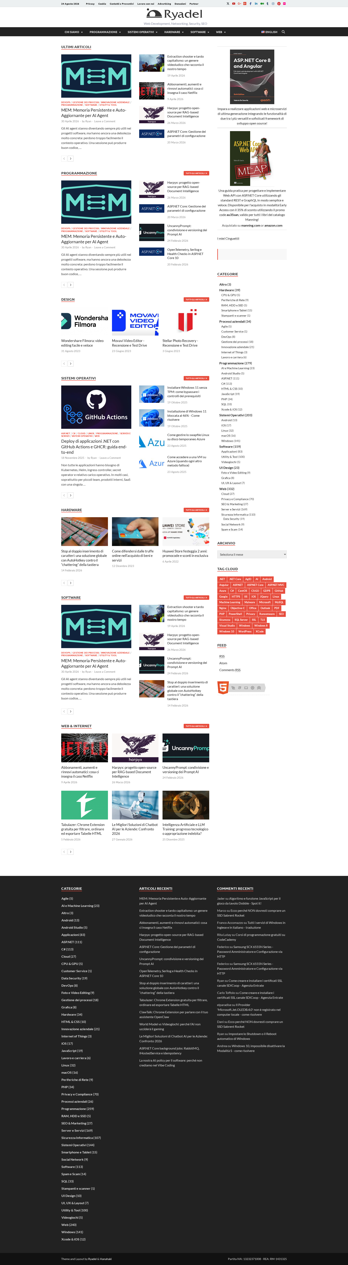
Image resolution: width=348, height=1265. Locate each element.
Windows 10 (226, 631)
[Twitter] (228, 3)
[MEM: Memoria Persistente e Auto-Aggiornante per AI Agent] (96, 76)
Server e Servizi (230, 509)
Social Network (230, 524)
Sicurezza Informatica (234, 514)
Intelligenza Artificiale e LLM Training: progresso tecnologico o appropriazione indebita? (185, 829)
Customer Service (232, 331)
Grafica (225, 478)
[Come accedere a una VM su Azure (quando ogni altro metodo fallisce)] (151, 457)
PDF (276, 608)
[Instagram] (273, 3)
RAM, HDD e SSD (232, 305)
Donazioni (180, 3)
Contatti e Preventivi (122, 3)
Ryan (88, 121)
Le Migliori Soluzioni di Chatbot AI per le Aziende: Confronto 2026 (135, 829)
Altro (223, 284)
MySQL (279, 602)
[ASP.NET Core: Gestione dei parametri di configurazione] (151, 132)
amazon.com (273, 225)
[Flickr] (284, 3)
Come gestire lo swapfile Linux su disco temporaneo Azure (188, 437)
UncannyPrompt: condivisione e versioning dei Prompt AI (187, 230)
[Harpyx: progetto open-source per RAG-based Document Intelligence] (151, 108)
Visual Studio (227, 625)
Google (223, 596)
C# (74, 433)
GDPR (266, 590)
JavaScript (227, 394)
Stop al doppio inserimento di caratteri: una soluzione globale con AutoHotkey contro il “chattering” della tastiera (84, 558)
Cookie (102, 3)
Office (252, 608)
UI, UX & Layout (231, 483)
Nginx (222, 608)
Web (219, 32)
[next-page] (71, 159)
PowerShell (235, 613)
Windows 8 (261, 625)
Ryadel (92, 1259)
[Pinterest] (278, 3)
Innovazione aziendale (115, 102)
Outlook (265, 608)
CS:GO (255, 590)
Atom (223, 663)
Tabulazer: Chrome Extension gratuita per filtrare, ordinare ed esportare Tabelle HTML (83, 829)
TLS (262, 619)
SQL (223, 404)
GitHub (279, 590)
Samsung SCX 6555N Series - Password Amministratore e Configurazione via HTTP (249, 951)
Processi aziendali (232, 321)
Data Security (231, 518)
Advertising (164, 3)
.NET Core (235, 579)
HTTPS (236, 596)
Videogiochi (228, 462)
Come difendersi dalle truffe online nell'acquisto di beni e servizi (133, 555)
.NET (222, 579)
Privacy (90, 3)
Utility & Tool (108, 104)
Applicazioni (229, 451)
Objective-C (238, 608)
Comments (229, 670)
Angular (224, 584)
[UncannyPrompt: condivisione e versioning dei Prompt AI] (151, 226)
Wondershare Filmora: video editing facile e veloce (82, 343)
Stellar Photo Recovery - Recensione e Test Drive (180, 343)
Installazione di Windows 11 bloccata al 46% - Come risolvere (186, 415)
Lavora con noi (145, 3)
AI (257, 579)
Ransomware (267, 613)
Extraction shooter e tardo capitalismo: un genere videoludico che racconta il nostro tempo (185, 62)
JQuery (264, 596)
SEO (281, 613)
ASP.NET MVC (276, 584)
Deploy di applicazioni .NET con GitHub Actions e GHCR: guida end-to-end (94, 446)
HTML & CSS (229, 388)
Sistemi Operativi (141, 32)
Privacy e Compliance (235, 499)
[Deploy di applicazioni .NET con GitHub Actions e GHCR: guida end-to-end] (96, 407)
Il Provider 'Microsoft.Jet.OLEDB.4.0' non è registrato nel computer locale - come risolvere (249, 1009)
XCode (260, 631)
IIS (245, 596)
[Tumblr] (267, 3)
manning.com (250, 225)
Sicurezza (224, 619)
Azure (222, 590)
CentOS (242, 590)
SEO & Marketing (232, 504)
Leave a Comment (104, 121)
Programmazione (103, 32)
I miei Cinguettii (228, 238)
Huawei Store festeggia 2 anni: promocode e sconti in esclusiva (185, 553)
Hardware (172, 32)
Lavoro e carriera (232, 357)
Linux (91, 433)
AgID (248, 579)
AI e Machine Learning (235, 368)
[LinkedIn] (256, 3)
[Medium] (261, 3)
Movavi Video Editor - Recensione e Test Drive (129, 343)
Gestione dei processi (85, 102)
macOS (225, 435)
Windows (227, 440)
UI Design (226, 467)
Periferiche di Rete (233, 300)
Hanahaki (106, 1259)
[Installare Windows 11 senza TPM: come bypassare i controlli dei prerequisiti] (151, 388)
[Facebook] (250, 3)
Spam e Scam (229, 529)
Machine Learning (229, 602)
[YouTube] (233, 3)
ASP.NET (65, 433)
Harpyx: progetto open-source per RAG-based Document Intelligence (183, 112)
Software (198, 32)
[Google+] (239, 3)
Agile (224, 326)
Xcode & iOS (229, 409)
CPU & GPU (228, 295)
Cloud (81, 433)
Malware (249, 602)
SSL (254, 619)
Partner (194, 3)
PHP (224, 399)
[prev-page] (64, 159)
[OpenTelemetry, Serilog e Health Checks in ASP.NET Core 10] (151, 250)
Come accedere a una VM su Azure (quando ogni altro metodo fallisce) (186, 461)
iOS (223, 425)
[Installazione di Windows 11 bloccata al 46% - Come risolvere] (151, 411)
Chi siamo (72, 32)
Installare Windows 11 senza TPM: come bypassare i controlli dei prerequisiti (187, 391)
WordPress (245, 631)
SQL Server (241, 619)
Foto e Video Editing (233, 472)
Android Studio (230, 373)
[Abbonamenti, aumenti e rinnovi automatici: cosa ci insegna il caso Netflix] (151, 84)
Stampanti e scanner (233, 315)
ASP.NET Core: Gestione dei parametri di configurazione (186, 134)
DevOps (65, 102)
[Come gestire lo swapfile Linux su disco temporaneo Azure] (151, 435)
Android (226, 420)
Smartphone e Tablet (234, 310)
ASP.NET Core (255, 584)
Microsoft (265, 602)
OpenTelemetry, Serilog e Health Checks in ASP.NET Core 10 (185, 254)
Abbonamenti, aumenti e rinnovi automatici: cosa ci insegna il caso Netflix (185, 88)
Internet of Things (232, 352)
